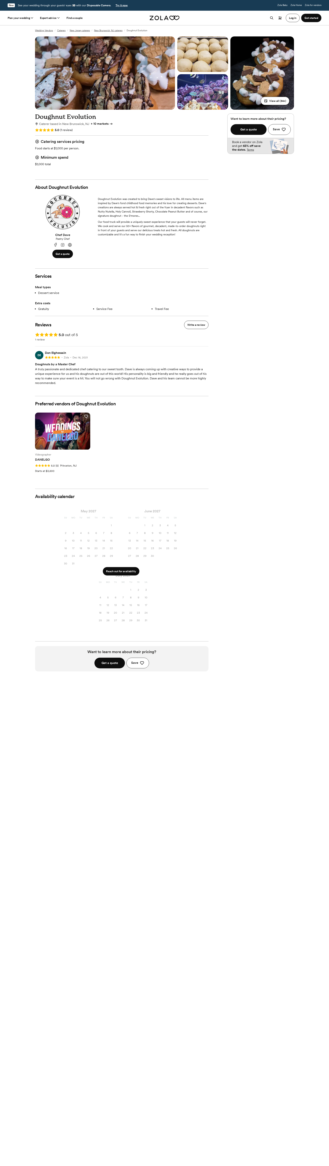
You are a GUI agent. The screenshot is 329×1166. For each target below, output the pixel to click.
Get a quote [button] (63, 253)
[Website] (70, 245)
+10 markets (100, 124)
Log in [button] (292, 17)
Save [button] (134, 663)
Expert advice (48, 17)
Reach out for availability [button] (121, 571)
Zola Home (296, 5)
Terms (250, 149)
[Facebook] (55, 245)
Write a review (196, 324)
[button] (275, 101)
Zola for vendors (313, 5)
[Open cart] (280, 18)
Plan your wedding (19, 17)
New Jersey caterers (80, 30)
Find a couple (74, 17)
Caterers (61, 30)
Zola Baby (282, 5)
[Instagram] (62, 245)
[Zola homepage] (165, 18)
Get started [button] (311, 17)
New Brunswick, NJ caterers (108, 30)
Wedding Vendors (44, 30)
